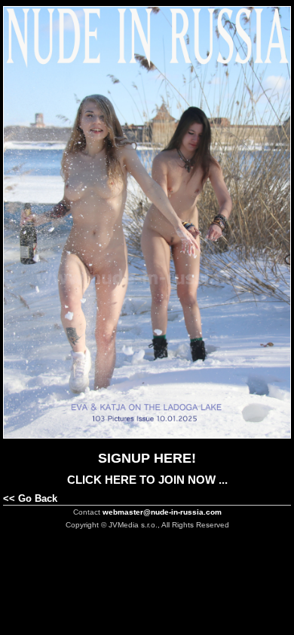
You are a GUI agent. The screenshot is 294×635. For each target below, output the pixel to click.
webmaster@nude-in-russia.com (162, 512)
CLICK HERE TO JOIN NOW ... (147, 479)
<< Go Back (30, 498)
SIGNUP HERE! (147, 458)
